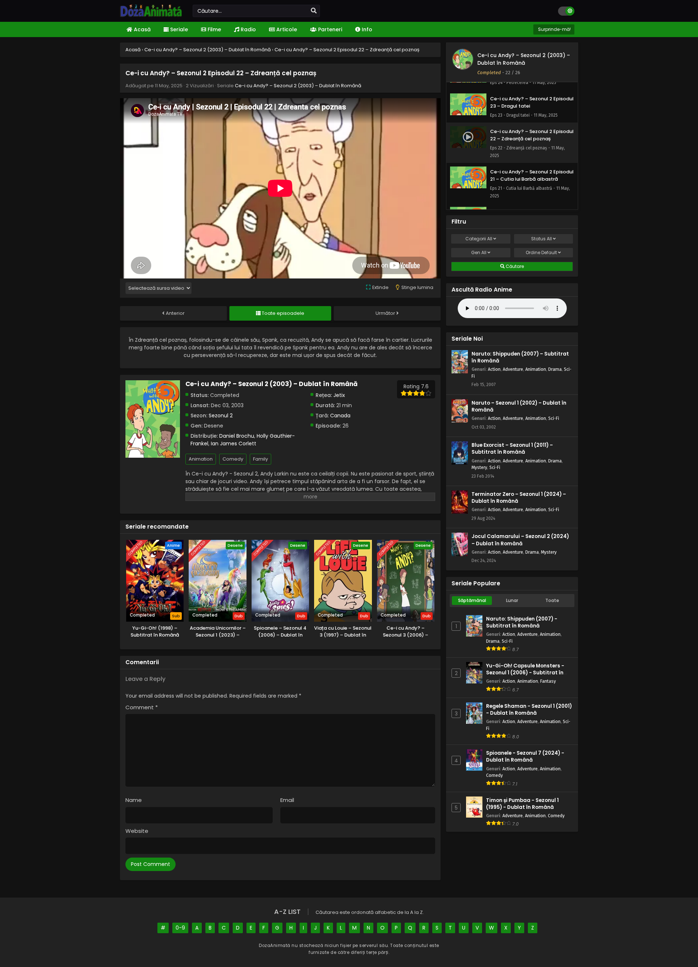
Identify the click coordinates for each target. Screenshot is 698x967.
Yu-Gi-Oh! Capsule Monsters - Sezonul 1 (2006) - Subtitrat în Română (525, 672)
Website (136, 831)
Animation (201, 459)
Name (133, 800)
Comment (141, 707)
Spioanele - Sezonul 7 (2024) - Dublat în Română (525, 756)
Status (541, 239)
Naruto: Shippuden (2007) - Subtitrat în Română (521, 622)
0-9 (180, 927)
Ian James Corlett (233, 443)
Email (287, 800)
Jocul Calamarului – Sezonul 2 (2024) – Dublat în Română (520, 540)
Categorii (478, 239)
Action (494, 369)
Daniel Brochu (236, 436)
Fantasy (548, 681)
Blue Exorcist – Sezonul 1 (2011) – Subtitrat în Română (512, 449)
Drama (555, 369)
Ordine (541, 252)
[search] (313, 11)
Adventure (513, 369)
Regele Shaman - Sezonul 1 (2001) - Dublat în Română (529, 710)
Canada (340, 415)
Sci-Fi (553, 418)
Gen (478, 252)
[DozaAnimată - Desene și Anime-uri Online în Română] (151, 15)
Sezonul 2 (221, 415)
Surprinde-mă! (554, 29)
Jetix (339, 395)
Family (260, 459)
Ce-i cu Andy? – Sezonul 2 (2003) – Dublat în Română (298, 85)
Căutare (514, 266)
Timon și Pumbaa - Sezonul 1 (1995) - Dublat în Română (522, 804)
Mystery (479, 467)
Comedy (232, 459)
